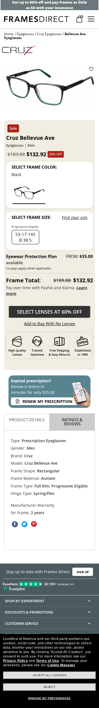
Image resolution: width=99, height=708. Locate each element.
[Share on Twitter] (24, 524)
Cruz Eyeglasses (49, 34)
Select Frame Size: (31, 217)
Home (8, 34)
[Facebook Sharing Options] (15, 524)
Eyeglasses (25, 34)
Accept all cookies (50, 675)
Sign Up (82, 572)
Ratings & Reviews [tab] (72, 422)
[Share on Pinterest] (34, 524)
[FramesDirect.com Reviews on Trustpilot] (49, 585)
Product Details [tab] (27, 419)
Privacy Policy (15, 661)
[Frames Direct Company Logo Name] (36, 18)
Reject (50, 687)
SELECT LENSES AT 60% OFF (49, 311)
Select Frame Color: (34, 167)
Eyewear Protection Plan (31, 256)
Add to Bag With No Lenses (49, 323)
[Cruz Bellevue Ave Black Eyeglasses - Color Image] (28, 193)
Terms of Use (47, 661)
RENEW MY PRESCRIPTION (47, 401)
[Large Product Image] (49, 88)
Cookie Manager (61, 665)
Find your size (74, 217)
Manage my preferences (49, 698)
